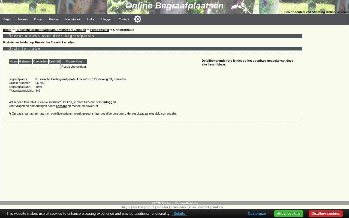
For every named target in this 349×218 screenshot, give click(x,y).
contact (61, 105)
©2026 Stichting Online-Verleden (175, 203)
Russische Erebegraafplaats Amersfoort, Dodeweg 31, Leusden (80, 79)
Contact (124, 19)
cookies (217, 207)
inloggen (109, 102)
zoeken (138, 207)
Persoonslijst (99, 29)
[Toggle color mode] (137, 19)
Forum (38, 19)
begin (126, 207)
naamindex (178, 207)
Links (90, 19)
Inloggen (106, 19)
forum (150, 207)
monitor (162, 207)
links (192, 207)
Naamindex (72, 19)
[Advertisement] (152, 163)
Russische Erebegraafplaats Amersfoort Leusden (51, 29)
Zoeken (23, 19)
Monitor (54, 19)
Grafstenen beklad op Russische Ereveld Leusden (39, 42)
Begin (7, 19)
